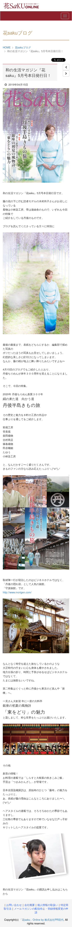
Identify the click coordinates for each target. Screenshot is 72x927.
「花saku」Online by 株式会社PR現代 (41, 919)
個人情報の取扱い (47, 905)
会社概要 (29, 905)
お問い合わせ (14, 905)
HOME (7, 47)
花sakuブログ (23, 47)
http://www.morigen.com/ (17, 592)
